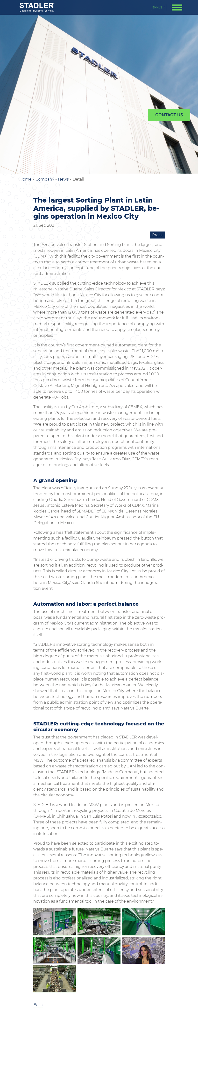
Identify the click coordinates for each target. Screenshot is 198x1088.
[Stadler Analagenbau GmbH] (37, 7)
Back (38, 1005)
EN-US (157, 7)
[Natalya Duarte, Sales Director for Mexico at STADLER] (143, 950)
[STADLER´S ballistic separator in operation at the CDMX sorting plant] (54, 921)
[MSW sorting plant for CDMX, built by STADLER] (99, 921)
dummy (169, 115)
